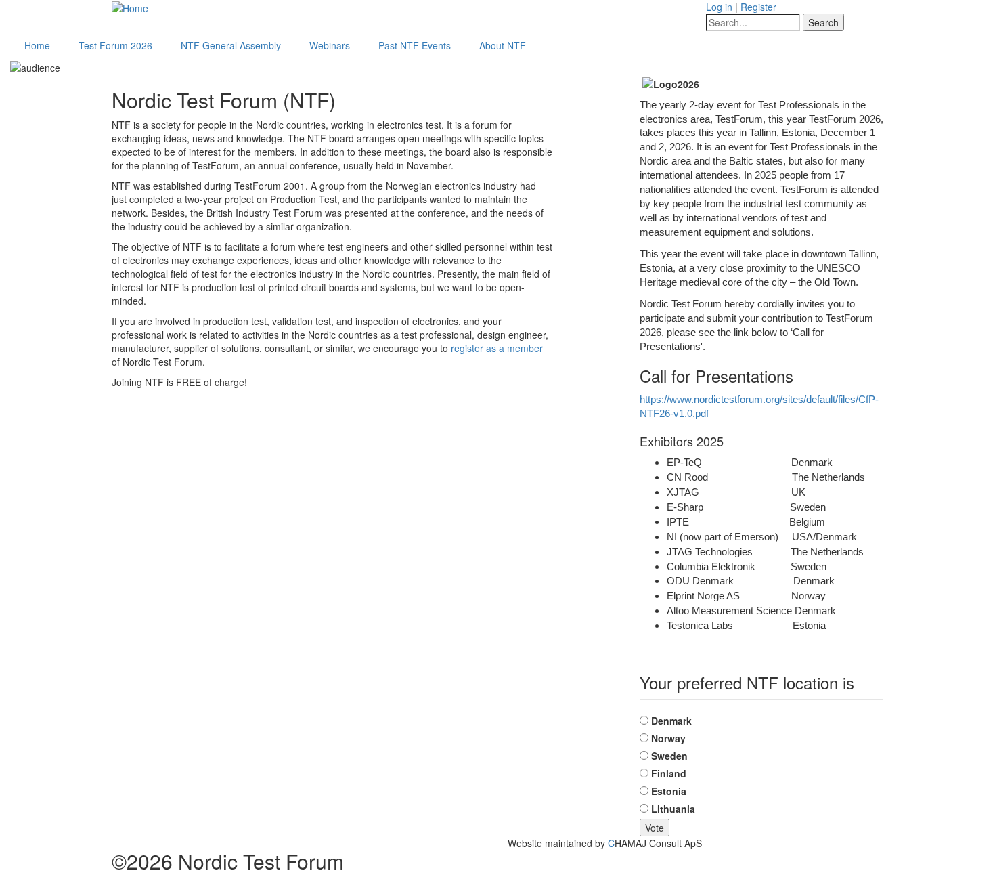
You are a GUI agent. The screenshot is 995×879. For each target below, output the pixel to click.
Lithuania (673, 808)
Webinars (329, 45)
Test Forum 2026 (115, 45)
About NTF (502, 45)
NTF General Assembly (231, 45)
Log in (719, 7)
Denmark (671, 720)
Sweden (669, 756)
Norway (668, 738)
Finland (668, 773)
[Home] (130, 7)
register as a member (497, 348)
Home (37, 45)
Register (758, 7)
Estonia (668, 791)
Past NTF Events (414, 45)
